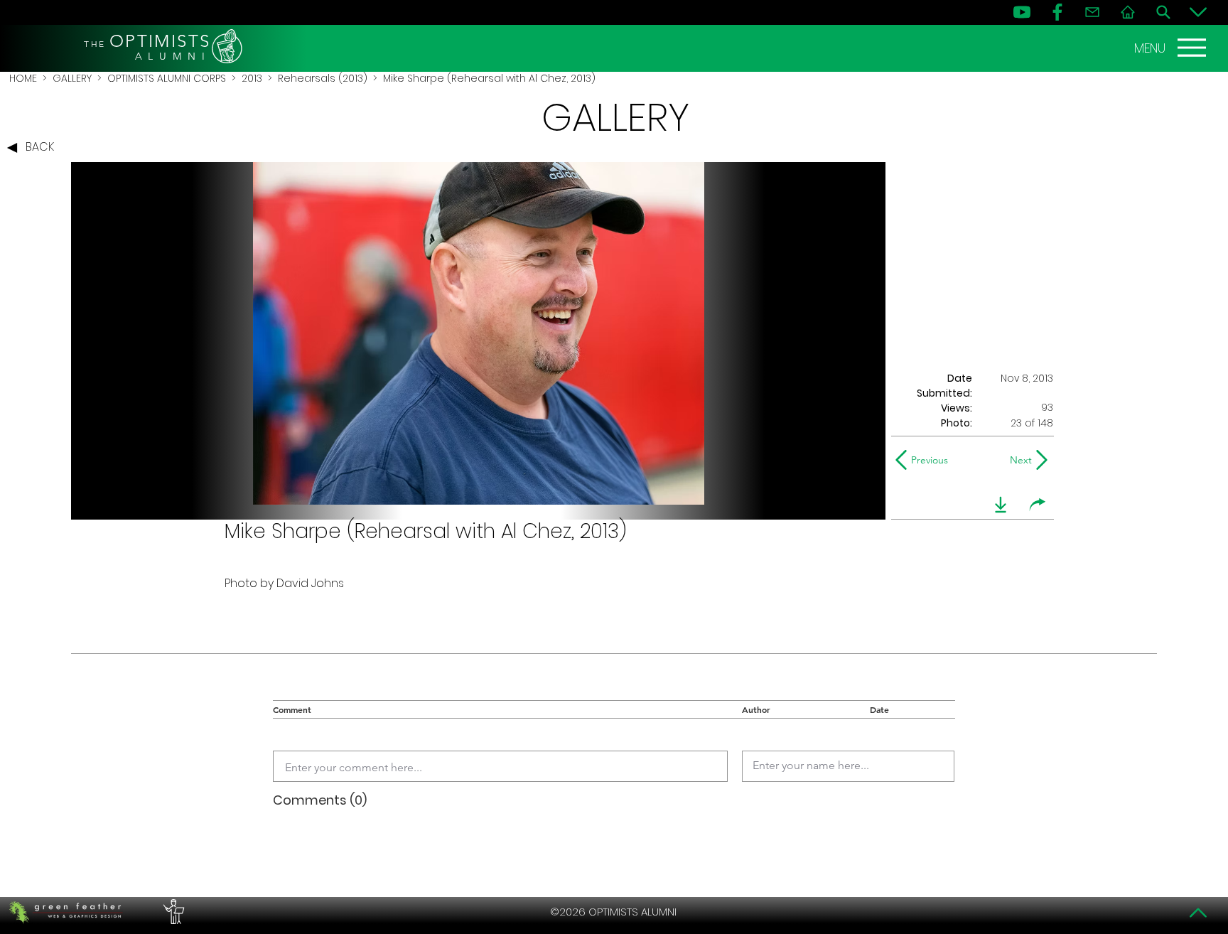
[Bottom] (1198, 12)
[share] (1037, 504)
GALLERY (72, 78)
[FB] (1057, 12)
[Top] (1198, 913)
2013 (252, 78)
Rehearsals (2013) (322, 78)
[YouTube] (1022, 12)
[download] (1000, 504)
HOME (23, 78)
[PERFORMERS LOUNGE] (172, 912)
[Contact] (1092, 12)
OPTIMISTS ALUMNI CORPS (166, 78)
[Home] (1128, 12)
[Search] (1163, 12)
